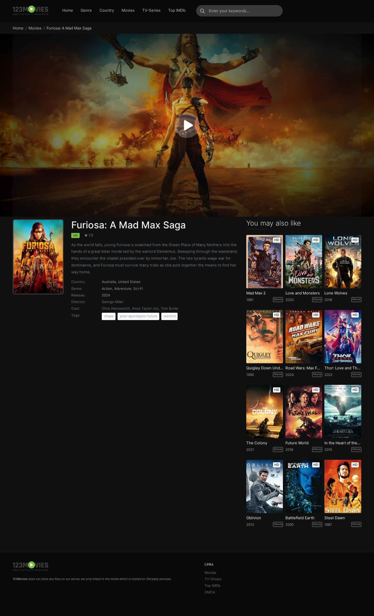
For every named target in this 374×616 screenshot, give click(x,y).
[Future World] (303, 411)
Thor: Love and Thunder (342, 368)
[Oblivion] (264, 486)
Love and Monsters (302, 293)
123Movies (20, 579)
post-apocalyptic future (138, 316)
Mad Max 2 (256, 293)
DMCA (210, 592)
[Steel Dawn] (342, 486)
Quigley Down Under (264, 368)
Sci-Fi (138, 289)
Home (67, 10)
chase (108, 316)
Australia (109, 282)
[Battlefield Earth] (303, 486)
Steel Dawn (334, 518)
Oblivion (253, 518)
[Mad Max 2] (264, 261)
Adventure (122, 289)
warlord (170, 316)
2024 (106, 295)
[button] (187, 125)
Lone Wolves (335, 293)
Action (107, 289)
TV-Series (151, 10)
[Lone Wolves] (342, 261)
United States (129, 282)
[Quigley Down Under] (264, 336)
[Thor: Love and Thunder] (342, 336)
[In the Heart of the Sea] (342, 411)
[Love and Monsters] (303, 261)
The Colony (256, 443)
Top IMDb (176, 10)
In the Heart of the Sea (342, 443)
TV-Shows (213, 579)
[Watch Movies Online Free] (30, 11)
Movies (128, 10)
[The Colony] (264, 411)
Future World (297, 443)
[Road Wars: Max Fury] (303, 336)
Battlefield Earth (299, 518)
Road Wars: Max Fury (303, 368)
